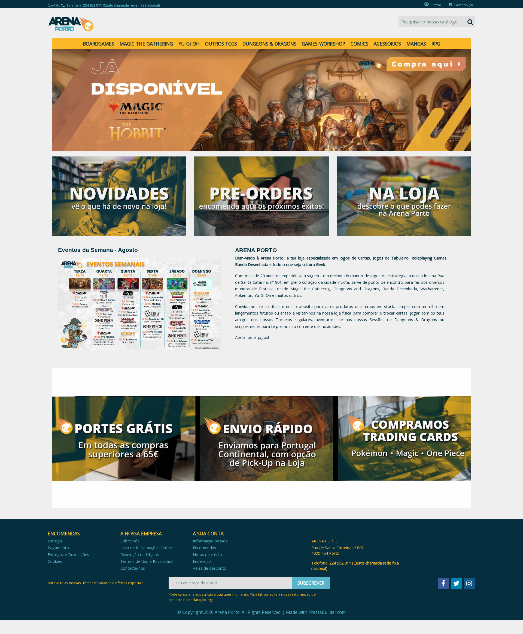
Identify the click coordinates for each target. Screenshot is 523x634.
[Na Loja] (404, 196)
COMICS (359, 43)
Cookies (55, 561)
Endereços (202, 561)
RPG (435, 43)
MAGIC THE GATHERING (146, 43)
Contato (54, 5)
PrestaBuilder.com (327, 612)
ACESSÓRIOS (387, 43)
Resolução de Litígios (139, 554)
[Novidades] (119, 196)
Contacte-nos (132, 568)
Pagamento (58, 547)
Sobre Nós (129, 541)
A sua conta (208, 533)
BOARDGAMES (98, 43)
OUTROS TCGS (221, 43)
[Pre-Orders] (261, 196)
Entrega (55, 541)
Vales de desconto (209, 568)
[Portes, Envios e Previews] (261, 438)
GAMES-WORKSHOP (323, 43)
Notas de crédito (208, 554)
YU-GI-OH (189, 43)
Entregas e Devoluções (68, 554)
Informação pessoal (211, 541)
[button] (83, 100)
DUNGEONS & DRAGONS (269, 43)
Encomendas (204, 547)
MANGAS (416, 43)
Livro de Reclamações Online (146, 547)
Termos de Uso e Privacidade (147, 561)
